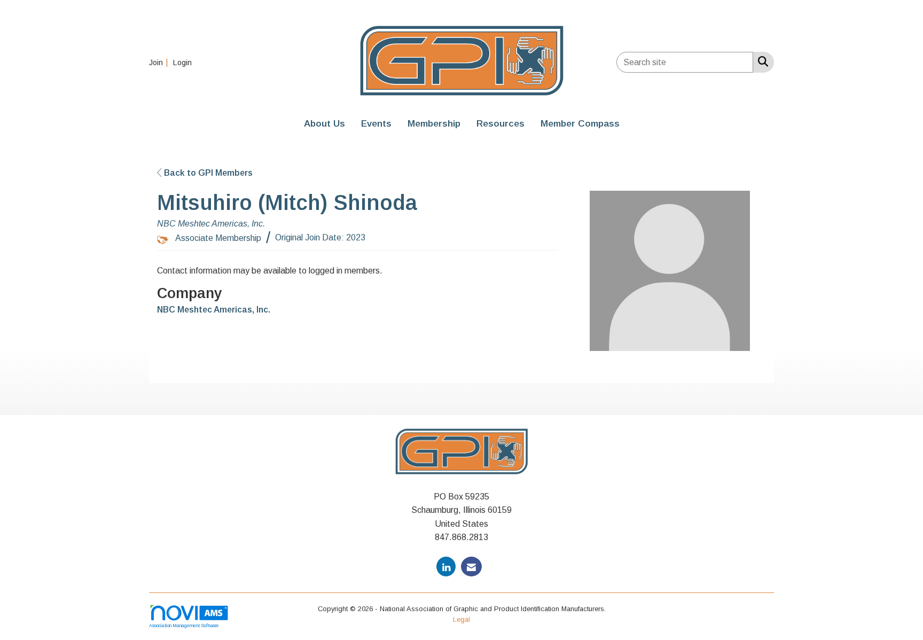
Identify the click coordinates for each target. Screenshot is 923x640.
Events (376, 123)
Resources (500, 123)
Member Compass (580, 123)
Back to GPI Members (207, 172)
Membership (434, 123)
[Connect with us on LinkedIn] (446, 566)
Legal (461, 619)
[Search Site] (761, 61)
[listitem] (160, 62)
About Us (324, 123)
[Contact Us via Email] (471, 566)
